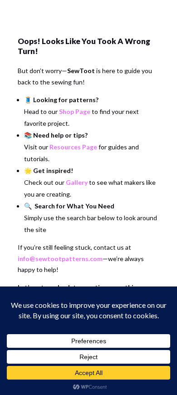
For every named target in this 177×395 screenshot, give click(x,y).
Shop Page (74, 111)
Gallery (77, 182)
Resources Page (73, 147)
